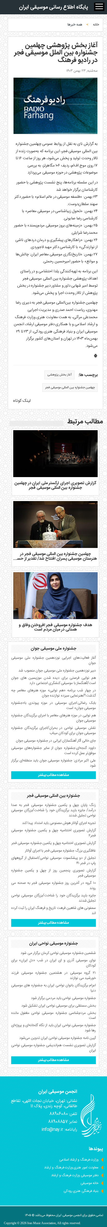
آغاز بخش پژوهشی (59, 374)
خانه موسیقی (89, 1183)
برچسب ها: (88, 375)
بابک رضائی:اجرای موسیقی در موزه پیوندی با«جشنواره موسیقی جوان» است (53, 705)
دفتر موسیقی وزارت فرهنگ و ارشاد (74, 1175)
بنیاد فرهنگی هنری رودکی (81, 1191)
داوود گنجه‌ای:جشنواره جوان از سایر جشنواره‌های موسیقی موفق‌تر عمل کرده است (53, 750)
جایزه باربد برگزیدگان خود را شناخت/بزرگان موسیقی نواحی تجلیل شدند (53, 898)
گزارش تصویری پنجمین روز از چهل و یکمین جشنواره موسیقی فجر (53, 873)
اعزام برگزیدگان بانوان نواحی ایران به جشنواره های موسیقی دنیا (53, 988)
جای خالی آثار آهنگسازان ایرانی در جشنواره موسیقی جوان (56, 741)
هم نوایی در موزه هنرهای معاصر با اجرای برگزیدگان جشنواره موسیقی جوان (53, 718)
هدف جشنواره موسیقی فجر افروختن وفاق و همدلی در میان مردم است (55, 627)
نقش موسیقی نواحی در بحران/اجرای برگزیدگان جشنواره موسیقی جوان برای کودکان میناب (53, 730)
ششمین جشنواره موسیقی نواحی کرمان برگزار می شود (58, 953)
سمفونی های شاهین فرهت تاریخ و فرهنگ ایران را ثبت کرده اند (53, 910)
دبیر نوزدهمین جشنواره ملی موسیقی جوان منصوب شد (57, 671)
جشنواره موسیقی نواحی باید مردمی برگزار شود (63, 998)
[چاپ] (95, 356)
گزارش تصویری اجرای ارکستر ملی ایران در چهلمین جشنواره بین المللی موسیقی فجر (56, 485)
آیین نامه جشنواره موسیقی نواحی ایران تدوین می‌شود (57, 1038)
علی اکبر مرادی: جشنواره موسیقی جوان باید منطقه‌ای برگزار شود (53, 763)
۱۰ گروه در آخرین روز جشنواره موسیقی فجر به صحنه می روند (53, 885)
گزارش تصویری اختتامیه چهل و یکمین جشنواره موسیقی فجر (53, 843)
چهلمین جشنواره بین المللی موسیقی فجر (70, 387)
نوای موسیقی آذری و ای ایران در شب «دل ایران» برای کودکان (53, 963)
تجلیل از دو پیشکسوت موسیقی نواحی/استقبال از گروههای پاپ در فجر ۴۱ (53, 860)
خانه (96, 25)
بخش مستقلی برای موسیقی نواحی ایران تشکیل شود (58, 1006)
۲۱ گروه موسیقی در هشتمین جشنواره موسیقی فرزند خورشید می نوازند (53, 975)
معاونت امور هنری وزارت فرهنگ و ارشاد (71, 1167)
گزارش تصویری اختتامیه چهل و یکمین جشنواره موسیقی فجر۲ (53, 833)
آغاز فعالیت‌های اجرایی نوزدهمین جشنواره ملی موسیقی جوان (53, 660)
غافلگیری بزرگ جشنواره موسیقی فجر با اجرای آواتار (60, 851)
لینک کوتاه (22, 400)
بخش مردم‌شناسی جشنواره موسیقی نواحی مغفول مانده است (53, 1015)
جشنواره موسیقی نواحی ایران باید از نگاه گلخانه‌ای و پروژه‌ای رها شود (53, 1028)
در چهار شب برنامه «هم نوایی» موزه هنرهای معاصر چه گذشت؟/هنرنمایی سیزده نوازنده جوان (53, 693)
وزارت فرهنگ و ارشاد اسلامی (78, 1160)
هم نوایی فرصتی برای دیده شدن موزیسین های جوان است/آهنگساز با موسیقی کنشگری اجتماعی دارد (53, 680)
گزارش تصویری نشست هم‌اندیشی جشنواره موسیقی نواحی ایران (53, 1048)
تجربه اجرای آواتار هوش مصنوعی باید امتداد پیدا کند (59, 823)
